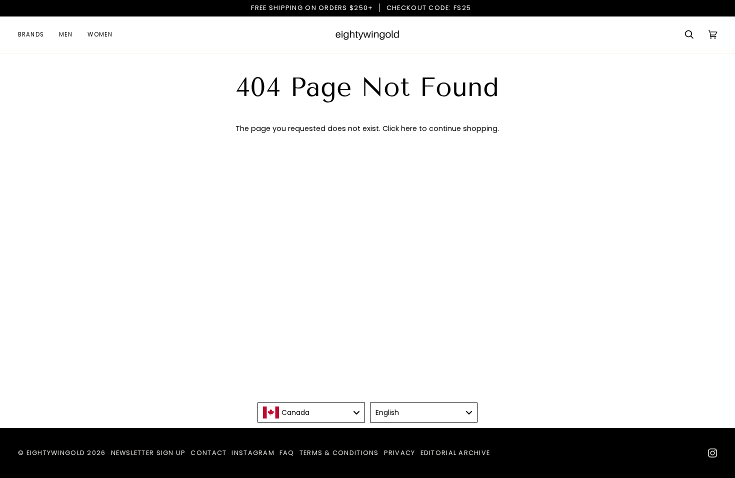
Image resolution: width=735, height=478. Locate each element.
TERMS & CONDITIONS (339, 452)
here (409, 129)
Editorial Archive (455, 452)
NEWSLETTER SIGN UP (148, 452)
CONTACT (208, 452)
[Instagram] (712, 453)
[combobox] (311, 412)
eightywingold (56, 452)
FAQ (287, 452)
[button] (35, 34)
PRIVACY (400, 452)
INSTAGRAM (253, 452)
